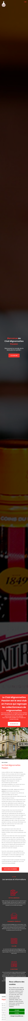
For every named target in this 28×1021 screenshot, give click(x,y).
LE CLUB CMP (14, 355)
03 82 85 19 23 (14, 724)
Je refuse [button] (17, 1013)
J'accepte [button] (17, 1010)
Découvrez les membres (10, 869)
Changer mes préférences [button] (16, 1016)
